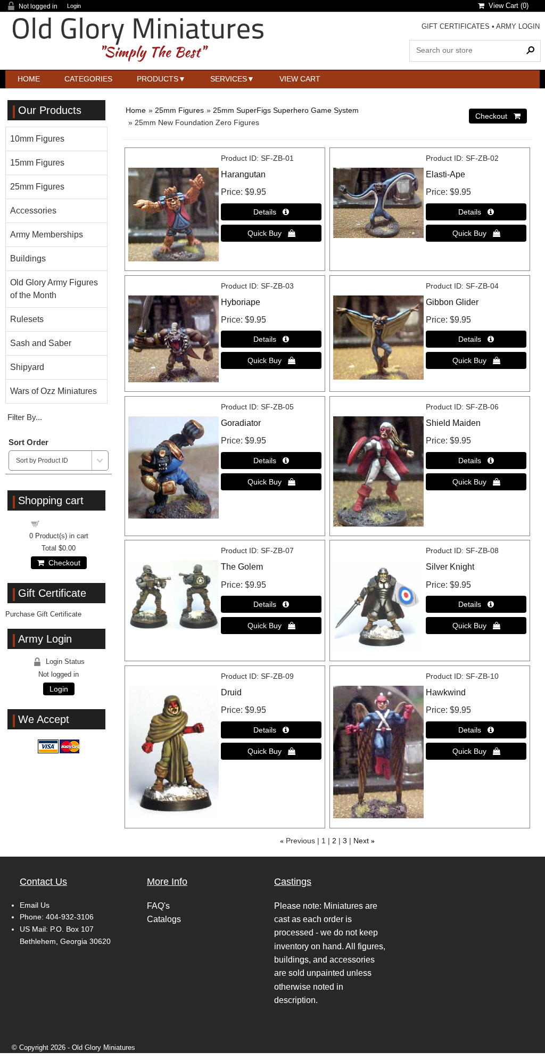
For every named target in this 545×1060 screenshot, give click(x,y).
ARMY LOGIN (518, 26)
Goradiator (241, 423)
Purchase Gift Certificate (43, 614)
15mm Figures (37, 162)
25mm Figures (179, 110)
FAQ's (158, 905)
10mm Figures (37, 138)
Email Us (34, 905)
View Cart (299, 79)
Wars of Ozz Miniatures (53, 391)
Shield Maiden (453, 423)
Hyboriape (240, 302)
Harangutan (243, 174)
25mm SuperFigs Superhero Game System (286, 110)
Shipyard (27, 367)
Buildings (28, 258)
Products (157, 79)
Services (228, 79)
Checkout (62, 562)
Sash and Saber (40, 343)
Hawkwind (446, 692)
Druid (231, 692)
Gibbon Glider (452, 302)
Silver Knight (450, 566)
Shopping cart (65, 523)
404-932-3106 (70, 917)
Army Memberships (46, 234)
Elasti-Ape (445, 174)
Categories (88, 79)
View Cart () (506, 6)
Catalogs (164, 919)
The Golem (242, 566)
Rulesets (27, 319)
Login (74, 6)
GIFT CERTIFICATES (456, 26)
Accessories (33, 210)
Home (29, 79)
